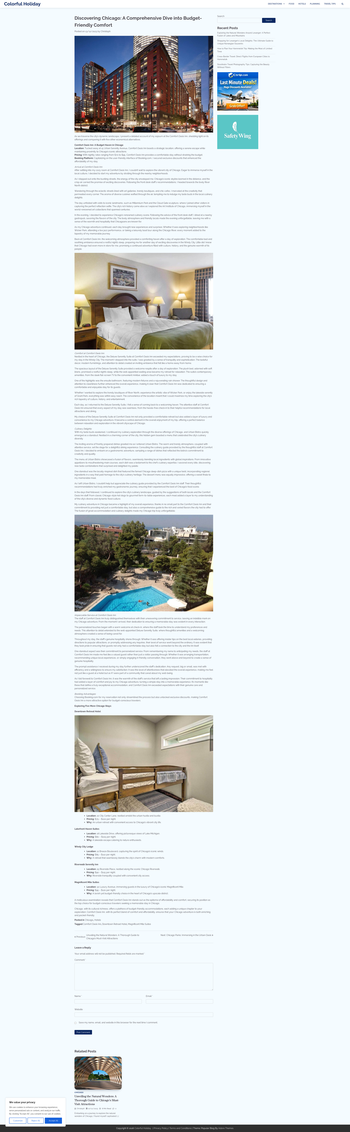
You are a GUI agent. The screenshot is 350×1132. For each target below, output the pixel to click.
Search (220, 16)
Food (291, 4)
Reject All (35, 1121)
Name (78, 996)
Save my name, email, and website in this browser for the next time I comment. (118, 1022)
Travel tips (330, 4)
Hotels (302, 4)
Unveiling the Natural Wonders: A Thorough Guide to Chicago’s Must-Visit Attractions (97, 1100)
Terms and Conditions (180, 1128)
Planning (315, 4)
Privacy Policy (161, 1128)
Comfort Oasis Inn (92, 924)
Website (79, 1009)
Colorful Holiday (22, 4)
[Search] (342, 4)
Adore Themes (225, 1128)
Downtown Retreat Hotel (114, 924)
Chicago (89, 920)
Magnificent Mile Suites (139, 924)
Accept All (53, 1121)
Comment (80, 960)
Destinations (275, 4)
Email (149, 996)
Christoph (105, 31)
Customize (18, 1121)
